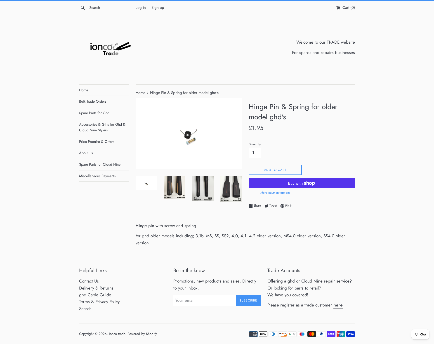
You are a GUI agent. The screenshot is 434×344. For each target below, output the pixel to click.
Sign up (157, 7)
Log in (141, 7)
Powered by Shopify (142, 333)
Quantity (255, 144)
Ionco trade (117, 333)
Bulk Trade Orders (92, 101)
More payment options (275, 192)
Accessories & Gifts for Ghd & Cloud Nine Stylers (102, 127)
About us (86, 153)
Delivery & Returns (96, 288)
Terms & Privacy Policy (99, 302)
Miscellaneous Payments (97, 176)
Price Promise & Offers (96, 141)
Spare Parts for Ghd (94, 112)
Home (83, 90)
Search (85, 309)
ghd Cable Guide (95, 295)
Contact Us (89, 281)
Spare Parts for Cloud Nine (99, 164)
